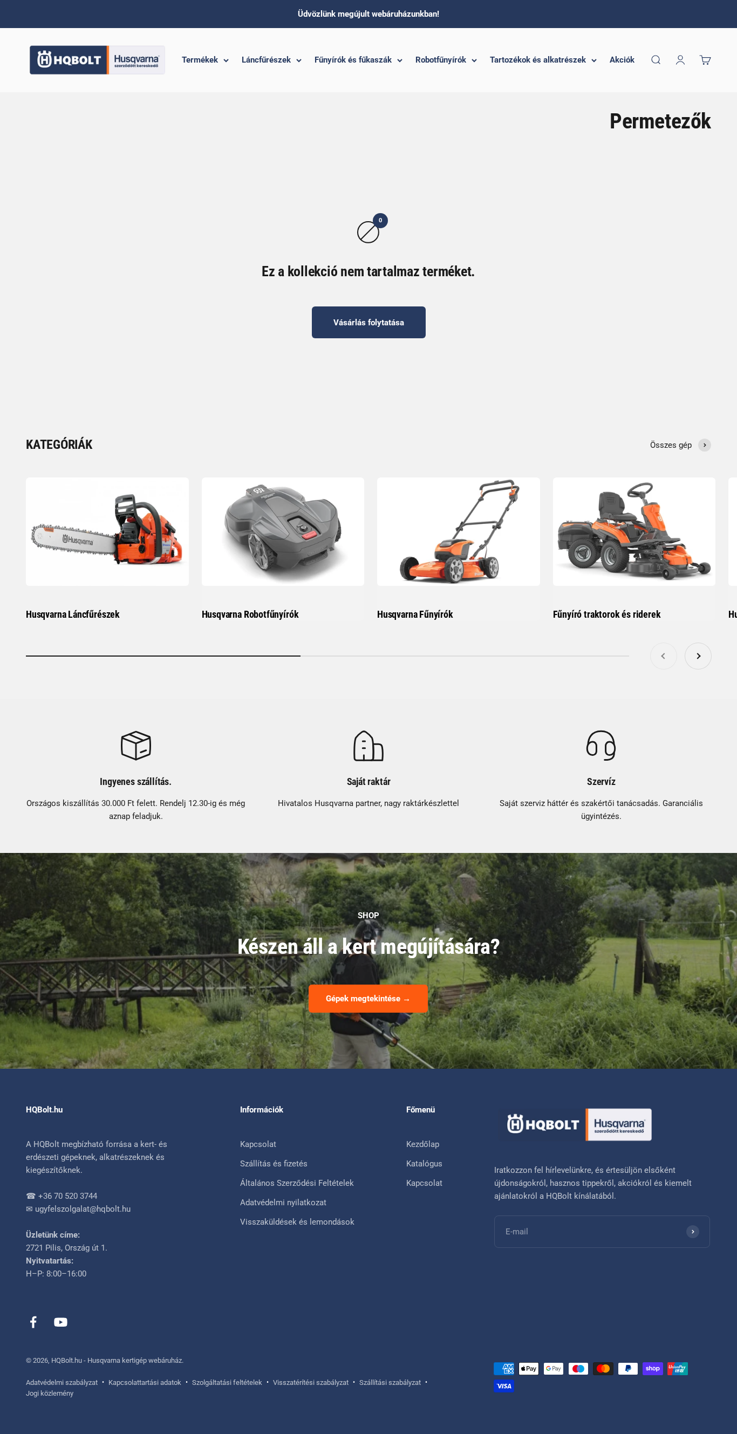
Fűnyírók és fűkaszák (353, 60)
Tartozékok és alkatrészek (538, 60)
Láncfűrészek (266, 60)
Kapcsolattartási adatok (144, 1382)
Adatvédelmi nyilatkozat (283, 1202)
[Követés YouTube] (60, 1322)
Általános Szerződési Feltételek (297, 1183)
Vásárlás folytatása (368, 322)
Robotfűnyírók (440, 60)
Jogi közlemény (49, 1393)
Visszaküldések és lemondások (297, 1222)
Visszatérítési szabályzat (311, 1382)
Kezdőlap (422, 1144)
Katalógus (424, 1164)
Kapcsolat (258, 1144)
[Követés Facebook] (33, 1322)
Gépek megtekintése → (368, 998)
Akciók (622, 60)
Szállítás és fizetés (274, 1164)
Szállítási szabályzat (390, 1382)
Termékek (200, 60)
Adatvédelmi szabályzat (62, 1382)
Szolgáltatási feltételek (227, 1382)
